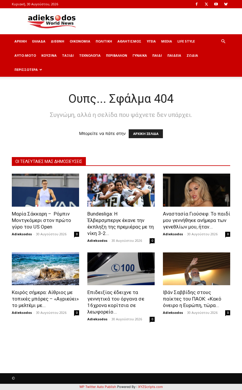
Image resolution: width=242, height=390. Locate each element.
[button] (223, 41)
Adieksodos (22, 234)
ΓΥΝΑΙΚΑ (140, 55)
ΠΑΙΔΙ (157, 55)
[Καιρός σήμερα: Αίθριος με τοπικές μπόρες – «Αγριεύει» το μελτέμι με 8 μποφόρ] (45, 268)
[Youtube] (216, 4)
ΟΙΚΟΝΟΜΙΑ (80, 41)
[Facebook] (196, 4)
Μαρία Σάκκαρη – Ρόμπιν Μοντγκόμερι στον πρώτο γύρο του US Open (41, 220)
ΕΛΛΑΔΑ (38, 41)
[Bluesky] (225, 4)
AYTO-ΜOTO (25, 55)
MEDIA (166, 41)
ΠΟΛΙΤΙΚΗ (104, 41)
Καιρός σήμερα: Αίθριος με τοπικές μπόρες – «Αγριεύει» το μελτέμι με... (45, 298)
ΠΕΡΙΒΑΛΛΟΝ (116, 55)
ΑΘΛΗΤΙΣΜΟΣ (129, 41)
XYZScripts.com (150, 387)
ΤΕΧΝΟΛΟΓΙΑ (90, 55)
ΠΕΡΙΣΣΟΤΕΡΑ (26, 69)
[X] (206, 4)
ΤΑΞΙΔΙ (68, 55)
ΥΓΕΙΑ (151, 41)
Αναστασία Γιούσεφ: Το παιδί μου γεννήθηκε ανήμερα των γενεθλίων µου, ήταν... (196, 220)
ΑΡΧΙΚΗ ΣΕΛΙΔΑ (145, 134)
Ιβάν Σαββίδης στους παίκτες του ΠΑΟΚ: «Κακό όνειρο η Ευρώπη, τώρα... (192, 298)
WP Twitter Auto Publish (97, 387)
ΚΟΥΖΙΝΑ (49, 55)
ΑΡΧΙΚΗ (20, 41)
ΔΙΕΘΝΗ (57, 41)
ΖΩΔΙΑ (192, 55)
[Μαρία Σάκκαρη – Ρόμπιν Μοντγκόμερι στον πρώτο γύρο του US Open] (45, 190)
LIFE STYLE (186, 41)
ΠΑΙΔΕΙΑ (174, 55)
